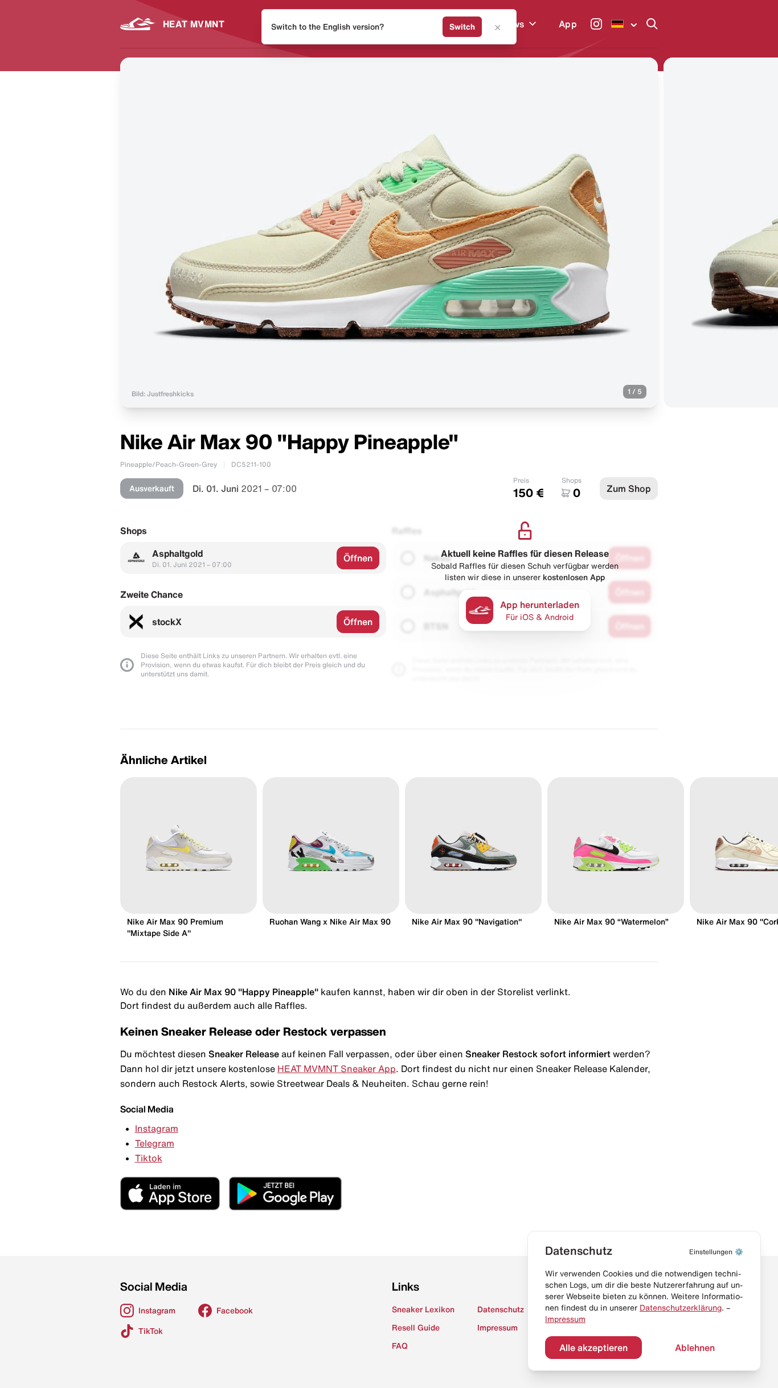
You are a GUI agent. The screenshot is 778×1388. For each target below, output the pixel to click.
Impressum (565, 1319)
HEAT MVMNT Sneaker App (336, 1068)
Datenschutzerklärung (681, 1308)
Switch (462, 27)
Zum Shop (629, 488)
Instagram (156, 1128)
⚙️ (716, 1251)
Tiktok (148, 1158)
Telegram (154, 1143)
